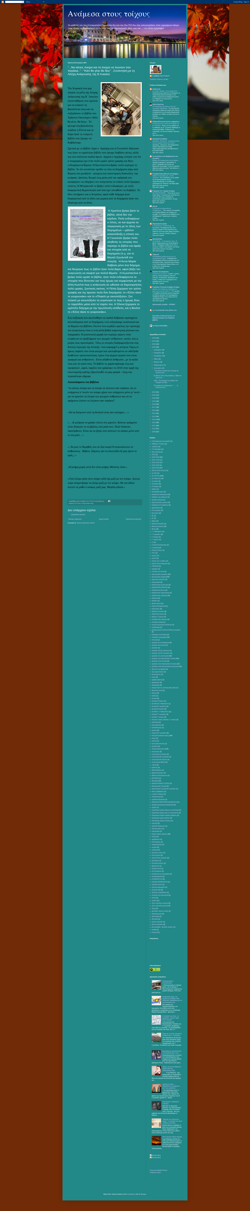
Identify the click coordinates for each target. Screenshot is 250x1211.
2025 (154, 341)
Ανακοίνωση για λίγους (159, 273)
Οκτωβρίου (158, 356)
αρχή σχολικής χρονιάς (160, 502)
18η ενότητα (156, 452)
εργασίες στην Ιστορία (159, 661)
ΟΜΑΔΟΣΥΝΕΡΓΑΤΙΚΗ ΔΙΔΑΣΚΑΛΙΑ (164, 802)
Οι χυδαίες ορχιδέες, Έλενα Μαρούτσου (165, 91)
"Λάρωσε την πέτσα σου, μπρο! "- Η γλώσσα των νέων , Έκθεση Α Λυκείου (172, 1121)
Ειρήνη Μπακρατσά (158, 606)
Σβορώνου (155, 866)
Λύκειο (154, 765)
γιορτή (154, 558)
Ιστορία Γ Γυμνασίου (159, 714)
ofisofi (154, 206)
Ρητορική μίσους (157, 863)
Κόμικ (154, 738)
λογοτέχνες (155, 752)
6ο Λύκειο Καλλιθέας (159, 326)
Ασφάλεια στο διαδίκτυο (160, 505)
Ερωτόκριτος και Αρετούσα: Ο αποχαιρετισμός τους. (172, 1052)
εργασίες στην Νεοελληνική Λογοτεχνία (165, 666)
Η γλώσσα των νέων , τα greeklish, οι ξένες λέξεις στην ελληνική (170, 1018)
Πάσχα (154, 837)
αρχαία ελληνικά (157, 500)
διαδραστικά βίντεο (158, 590)
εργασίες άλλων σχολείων (160, 650)
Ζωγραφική (156, 685)
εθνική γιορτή (156, 603)
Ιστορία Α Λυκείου (158, 701)
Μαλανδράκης (157, 770)
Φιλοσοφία (155, 916)
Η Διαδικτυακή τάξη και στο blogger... (165, 174)
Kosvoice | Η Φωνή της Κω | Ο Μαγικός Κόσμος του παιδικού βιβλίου (163, 318)
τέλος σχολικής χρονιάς (160, 906)
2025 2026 (155, 468)
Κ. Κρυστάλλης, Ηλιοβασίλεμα (162, 226)
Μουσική (155, 781)
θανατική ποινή (157, 690)
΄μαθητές (155, 447)
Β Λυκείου (155, 513)
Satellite (159, 1170)
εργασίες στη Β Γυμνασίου (161, 653)
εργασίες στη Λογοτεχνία (160, 656)
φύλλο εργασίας (157, 924)
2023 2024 (155, 457)
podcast (154, 932)
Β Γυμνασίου (156, 510)
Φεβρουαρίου (159, 365)
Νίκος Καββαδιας (158, 791)
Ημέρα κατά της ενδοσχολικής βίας (164, 688)
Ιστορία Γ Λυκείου (158, 717)
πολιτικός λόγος (157, 853)
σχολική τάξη (156, 890)
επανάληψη (156, 627)
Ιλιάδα (154, 696)
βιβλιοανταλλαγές (158, 524)
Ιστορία (154, 698)
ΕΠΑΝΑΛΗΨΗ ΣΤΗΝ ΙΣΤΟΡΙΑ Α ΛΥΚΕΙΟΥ (166, 630)
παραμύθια (156, 831)
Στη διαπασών (156, 871)
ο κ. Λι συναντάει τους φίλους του (164, 310)
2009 (154, 432)
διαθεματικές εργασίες (159, 595)
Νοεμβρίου (158, 353)
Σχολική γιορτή (157, 884)
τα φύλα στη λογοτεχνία (160, 895)
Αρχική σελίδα (104, 519)
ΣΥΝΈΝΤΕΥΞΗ (157, 879)
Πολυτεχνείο (156, 855)
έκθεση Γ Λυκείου (158, 617)
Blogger (143, 1194)
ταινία (154, 898)
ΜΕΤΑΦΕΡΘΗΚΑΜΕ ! (159, 193)
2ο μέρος (155, 481)
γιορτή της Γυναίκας (159, 561)
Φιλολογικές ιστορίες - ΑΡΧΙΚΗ (163, 304)
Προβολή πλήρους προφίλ (159, 79)
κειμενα (154, 730)
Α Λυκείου (155, 484)
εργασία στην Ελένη (158, 645)
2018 (154, 404)
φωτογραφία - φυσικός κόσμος (162, 927)
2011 (154, 426)
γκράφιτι (155, 569)
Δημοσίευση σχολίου (78, 514)
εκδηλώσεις (156, 609)
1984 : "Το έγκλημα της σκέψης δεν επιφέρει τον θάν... (166, 381)
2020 (154, 398)
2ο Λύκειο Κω (156, 478)
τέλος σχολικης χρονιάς (160, 903)
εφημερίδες (156, 682)
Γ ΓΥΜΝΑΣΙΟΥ (157, 532)
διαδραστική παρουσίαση (160, 593)
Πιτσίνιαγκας (156, 842)
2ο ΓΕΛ (154, 473)
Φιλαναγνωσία (157, 914)
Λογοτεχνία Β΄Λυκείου (159, 759)
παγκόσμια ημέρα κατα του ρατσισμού (165, 813)
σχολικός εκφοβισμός (159, 892)
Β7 (153, 518)
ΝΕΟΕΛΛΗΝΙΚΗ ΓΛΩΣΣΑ (160, 783)
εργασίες (155, 648)
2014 (154, 416)
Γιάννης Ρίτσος (157, 550)
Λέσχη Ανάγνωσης (87, 503)
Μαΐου (156, 359)
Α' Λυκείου (155, 486)
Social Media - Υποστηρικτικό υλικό (163, 241)
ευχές (153, 677)
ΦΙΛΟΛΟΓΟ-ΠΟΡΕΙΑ (159, 139)
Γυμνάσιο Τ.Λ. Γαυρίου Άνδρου (163, 191)
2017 (154, 407)
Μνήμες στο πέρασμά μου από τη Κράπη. (165, 160)
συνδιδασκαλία (157, 876)
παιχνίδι (154, 823)
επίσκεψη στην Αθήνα (159, 635)
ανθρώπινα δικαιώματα (160, 494)
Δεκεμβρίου (158, 350)
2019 (154, 401)
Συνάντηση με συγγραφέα (161, 874)
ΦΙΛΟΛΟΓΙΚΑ (157, 239)
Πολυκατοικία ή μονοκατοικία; (167, 982)
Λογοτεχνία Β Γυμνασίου (160, 757)
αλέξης (154, 489)
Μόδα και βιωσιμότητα (159, 775)
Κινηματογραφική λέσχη (160, 735)
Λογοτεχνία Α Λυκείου (159, 754)
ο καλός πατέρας (157, 794)
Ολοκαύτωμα (156, 797)
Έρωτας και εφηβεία (159, 669)
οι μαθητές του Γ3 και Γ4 (161, 76)
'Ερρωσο (155, 254)
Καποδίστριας (156, 728)
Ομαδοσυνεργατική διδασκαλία (162, 805)
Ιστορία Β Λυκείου (158, 709)
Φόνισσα (155, 919)
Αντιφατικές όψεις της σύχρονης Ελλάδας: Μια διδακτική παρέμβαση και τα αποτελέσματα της (172, 999)
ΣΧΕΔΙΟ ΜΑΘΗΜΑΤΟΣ (160, 882)
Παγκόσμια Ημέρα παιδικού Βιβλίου (164, 815)
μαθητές (154, 767)
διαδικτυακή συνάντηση (160, 585)
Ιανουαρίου (158, 368)
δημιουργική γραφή (159, 224)
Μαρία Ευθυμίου (157, 773)
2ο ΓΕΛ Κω (77, 503)
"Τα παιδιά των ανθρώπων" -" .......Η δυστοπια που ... (166, 386)
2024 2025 (155, 462)
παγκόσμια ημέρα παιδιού (161, 818)
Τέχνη (154, 908)
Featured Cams (155, 1172)
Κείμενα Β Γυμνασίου (159, 733)
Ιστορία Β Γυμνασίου (159, 706)
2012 (154, 422)
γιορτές (154, 556)
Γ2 (153, 542)
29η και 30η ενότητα (159, 470)
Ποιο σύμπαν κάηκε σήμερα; (172, 1137)
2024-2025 (156, 465)
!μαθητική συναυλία (161, 441)
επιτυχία (154, 640)
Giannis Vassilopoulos (160, 272)
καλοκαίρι (155, 722)
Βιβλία (154, 521)
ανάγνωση (156, 89)
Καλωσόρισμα (156, 725)
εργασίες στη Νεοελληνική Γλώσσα (164, 658)
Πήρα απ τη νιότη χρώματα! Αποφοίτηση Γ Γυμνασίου (172, 1034)
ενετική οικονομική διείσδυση (162, 625)
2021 (154, 395)
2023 (154, 347)
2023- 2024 (156, 460)
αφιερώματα (156, 508)
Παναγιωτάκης (157, 829)
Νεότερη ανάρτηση (75, 519)
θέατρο (154, 693)
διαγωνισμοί (156, 582)
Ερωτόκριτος (156, 674)
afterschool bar (158, 104)
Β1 (153, 516)
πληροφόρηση (157, 844)
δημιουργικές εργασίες (159, 574)
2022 (154, 392)
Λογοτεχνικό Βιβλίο (158, 762)
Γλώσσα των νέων (158, 571)
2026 (154, 338)
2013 (154, 419)
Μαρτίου (157, 362)
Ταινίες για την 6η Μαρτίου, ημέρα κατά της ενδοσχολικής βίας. (171, 1068)
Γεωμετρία (155, 548)
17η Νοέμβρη (156, 449)
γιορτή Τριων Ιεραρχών (160, 563)
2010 (154, 429)
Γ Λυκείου (155, 537)
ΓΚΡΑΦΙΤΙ (155, 566)
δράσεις (154, 601)
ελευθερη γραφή (157, 622)
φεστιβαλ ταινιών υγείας (160, 911)
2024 (154, 344)
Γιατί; (153, 553)
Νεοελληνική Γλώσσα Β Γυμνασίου (164, 789)
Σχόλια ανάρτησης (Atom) (86, 523)
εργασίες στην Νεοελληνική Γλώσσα (164, 664)
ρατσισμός (155, 861)
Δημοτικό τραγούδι (158, 579)
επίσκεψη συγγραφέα (159, 637)
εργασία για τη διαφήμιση (160, 643)
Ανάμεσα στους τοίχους (109, 13)
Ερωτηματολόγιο (158, 672)
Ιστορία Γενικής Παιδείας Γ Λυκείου (164, 720)
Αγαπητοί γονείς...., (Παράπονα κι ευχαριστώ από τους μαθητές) (171, 1086)
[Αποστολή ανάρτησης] (109, 501)
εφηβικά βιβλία (157, 680)
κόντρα (154, 741)
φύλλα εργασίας (157, 922)
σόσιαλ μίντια (156, 868)
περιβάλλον (156, 839)
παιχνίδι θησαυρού (158, 826)
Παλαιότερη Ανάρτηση (133, 519)
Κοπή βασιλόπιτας (158, 744)
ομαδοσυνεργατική (158, 799)
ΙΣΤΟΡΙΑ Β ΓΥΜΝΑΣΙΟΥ (160, 704)
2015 (154, 413)
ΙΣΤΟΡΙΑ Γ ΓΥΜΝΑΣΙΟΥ (160, 712)
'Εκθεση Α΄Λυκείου (158, 444)
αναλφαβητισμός (157, 492)
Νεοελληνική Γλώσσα (159, 786)
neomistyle (131, 1194)
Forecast (153, 1170)
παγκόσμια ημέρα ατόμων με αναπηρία (165, 810)
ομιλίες (154, 807)
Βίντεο (154, 529)
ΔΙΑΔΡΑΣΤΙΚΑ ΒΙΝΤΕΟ (159, 587)
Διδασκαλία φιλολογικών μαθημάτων (166, 122)
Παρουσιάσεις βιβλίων (159, 834)
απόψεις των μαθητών (159, 497)
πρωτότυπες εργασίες (159, 858)
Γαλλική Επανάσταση (159, 545)
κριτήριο (155, 746)
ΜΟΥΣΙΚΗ (155, 778)
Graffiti (154, 930)
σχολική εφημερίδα (158, 887)
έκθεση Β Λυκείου (158, 614)
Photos (164, 1170)
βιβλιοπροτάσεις (157, 526)
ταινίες (154, 900)
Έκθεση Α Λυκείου (158, 611)
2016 (154, 410)
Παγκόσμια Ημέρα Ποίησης (161, 821)
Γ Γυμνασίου (156, 534)
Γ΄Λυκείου (155, 539)
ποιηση (154, 847)
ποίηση (154, 850)
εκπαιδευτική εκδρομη (159, 619)
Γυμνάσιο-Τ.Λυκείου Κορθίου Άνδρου (165, 287)
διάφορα (155, 598)
